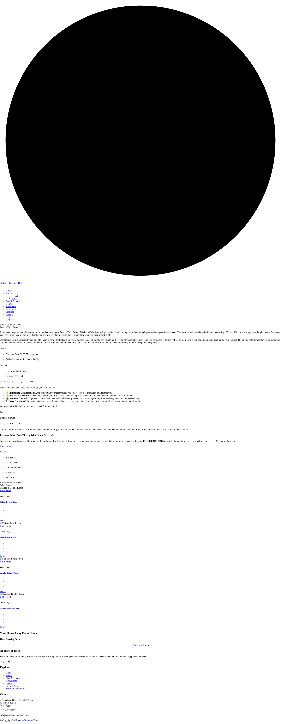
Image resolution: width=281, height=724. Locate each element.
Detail (3, 520)
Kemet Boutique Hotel (28, 720)
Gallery (9, 314)
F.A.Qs (15, 298)
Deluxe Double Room (8, 502)
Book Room (5, 490)
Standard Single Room (9, 573)
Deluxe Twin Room (8, 537)
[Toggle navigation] (1, 286)
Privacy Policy (12, 686)
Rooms (9, 304)
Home (9, 290)
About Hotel (11, 680)
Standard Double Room (9, 608)
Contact (9, 319)
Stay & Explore (13, 301)
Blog (8, 317)
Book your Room (140, 645)
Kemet (15, 296)
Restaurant (11, 309)
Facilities (10, 312)
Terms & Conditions (15, 688)
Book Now (11, 306)
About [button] (9, 293)
